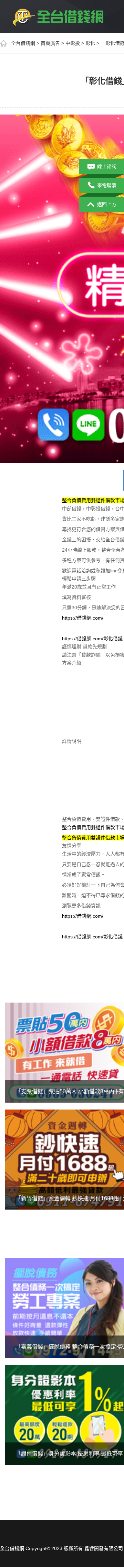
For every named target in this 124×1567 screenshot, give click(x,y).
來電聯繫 (106, 185)
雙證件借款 (103, 827)
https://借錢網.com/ (82, 618)
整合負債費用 (76, 827)
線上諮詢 (106, 166)
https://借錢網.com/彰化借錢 (92, 638)
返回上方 (106, 204)
